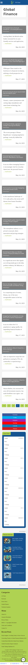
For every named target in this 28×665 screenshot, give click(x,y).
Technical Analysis (5, 607)
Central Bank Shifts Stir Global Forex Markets (12, 641)
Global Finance (6, 31)
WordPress (11, 660)
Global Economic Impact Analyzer (9, 643)
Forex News (4, 601)
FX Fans (17, 2)
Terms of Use (16, 658)
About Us (3, 614)
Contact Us (4, 628)
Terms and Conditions (6, 625)
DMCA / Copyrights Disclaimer (9, 622)
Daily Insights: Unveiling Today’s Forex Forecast (13, 635)
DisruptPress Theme (19, 660)
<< (4, 405)
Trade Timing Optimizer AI (7, 646)
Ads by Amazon (22, 531)
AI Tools (3, 596)
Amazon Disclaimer (6, 617)
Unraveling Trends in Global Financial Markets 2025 (13, 638)
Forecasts (3, 598)
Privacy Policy (4, 620)
